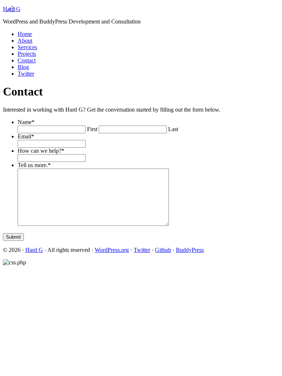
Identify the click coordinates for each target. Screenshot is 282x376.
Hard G (12, 9)
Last (173, 129)
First (92, 129)
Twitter (142, 250)
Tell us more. (34, 165)
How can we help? (41, 151)
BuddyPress (190, 250)
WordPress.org (112, 250)
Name (26, 122)
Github (163, 250)
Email (26, 136)
